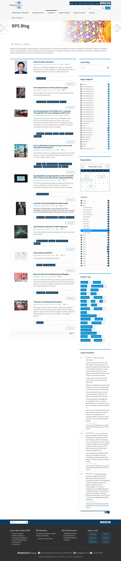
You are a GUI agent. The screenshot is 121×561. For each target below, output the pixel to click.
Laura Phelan (36, 277)
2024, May (96, 223)
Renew (80, 3)
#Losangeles (37, 136)
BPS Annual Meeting (52, 164)
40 (108, 86)
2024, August (96, 217)
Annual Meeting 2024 (53, 102)
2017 (84, 249)
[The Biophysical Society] (16, 5)
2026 (84, 201)
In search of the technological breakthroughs (21, 208)
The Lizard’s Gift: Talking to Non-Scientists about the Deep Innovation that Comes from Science (97, 427)
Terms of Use (69, 557)
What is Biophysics (18, 536)
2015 (84, 254)
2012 (84, 261)
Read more (70, 84)
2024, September (96, 214)
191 (108, 130)
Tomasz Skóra (36, 206)
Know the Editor (41, 78)
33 (108, 96)
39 (108, 102)
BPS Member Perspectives (50, 166)
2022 (84, 237)
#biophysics (48, 134)
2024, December (96, 207)
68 (108, 132)
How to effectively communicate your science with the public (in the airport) (21, 151)
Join (76, 3)
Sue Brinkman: (89, 357)
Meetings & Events (38, 13)
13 (86, 180)
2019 (84, 244)
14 (91, 180)
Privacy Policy (62, 557)
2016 (84, 251)
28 (91, 186)
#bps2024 (63, 102)
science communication (65, 164)
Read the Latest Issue (45, 539)
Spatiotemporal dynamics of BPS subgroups (21, 232)
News (97, 3)
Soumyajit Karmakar (38, 115)
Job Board (106, 542)
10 (103, 177)
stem (44, 164)
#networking (40, 134)
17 (108, 123)
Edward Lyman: (90, 473)
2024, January (96, 233)
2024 (84, 205)
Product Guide (93, 542)
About (72, 3)
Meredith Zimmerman (38, 64)
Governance (16, 544)
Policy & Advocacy (17, 18)
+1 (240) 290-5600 (97, 553)
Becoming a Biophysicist (20, 538)
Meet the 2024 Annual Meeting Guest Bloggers (21, 277)
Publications (51, 13)
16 (108, 125)
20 (108, 84)
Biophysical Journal (70, 533)
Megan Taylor (36, 150)
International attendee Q (21, 255)
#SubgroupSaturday (42, 241)
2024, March (96, 228)
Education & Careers (79, 13)
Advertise (92, 3)
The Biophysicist (70, 536)
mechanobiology (41, 102)
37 (108, 98)
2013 (84, 258)
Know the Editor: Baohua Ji (21, 67)
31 (108, 91)
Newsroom (93, 538)
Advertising (93, 534)
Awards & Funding (64, 13)
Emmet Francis (37, 90)
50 (108, 148)
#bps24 (62, 134)
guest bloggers (41, 293)
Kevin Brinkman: (90, 433)
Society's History (18, 533)
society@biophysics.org (82, 553)
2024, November (96, 210)
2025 (84, 203)
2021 (84, 240)
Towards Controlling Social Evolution (21, 305)
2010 (84, 266)
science (39, 164)
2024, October (96, 212)
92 (108, 144)
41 (108, 100)
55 (108, 141)
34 (108, 89)
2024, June (96, 221)
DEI (60, 166)
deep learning (40, 217)
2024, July (96, 219)
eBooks (67, 540)
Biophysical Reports (71, 538)
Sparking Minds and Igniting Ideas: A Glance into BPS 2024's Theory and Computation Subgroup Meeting (21, 178)
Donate (85, 3)
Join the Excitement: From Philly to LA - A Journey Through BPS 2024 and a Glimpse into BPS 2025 (21, 113)
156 (108, 128)
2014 (84, 256)
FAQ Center (106, 538)
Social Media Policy (78, 557)
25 (108, 105)
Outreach (92, 13)
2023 (84, 235)
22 (108, 146)
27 (108, 114)
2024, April (96, 226)
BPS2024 (39, 265)
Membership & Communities (20, 13)
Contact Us (106, 534)
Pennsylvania (37, 166)
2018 (84, 247)
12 (108, 137)
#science (55, 134)
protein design (70, 217)
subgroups (52, 241)
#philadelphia (69, 134)
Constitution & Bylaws (20, 540)
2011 (84, 263)
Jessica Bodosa (36, 255)
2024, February (96, 230)
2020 (84, 242)
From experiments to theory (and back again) (21, 93)
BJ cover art (40, 322)
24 (108, 139)
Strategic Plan (17, 542)
